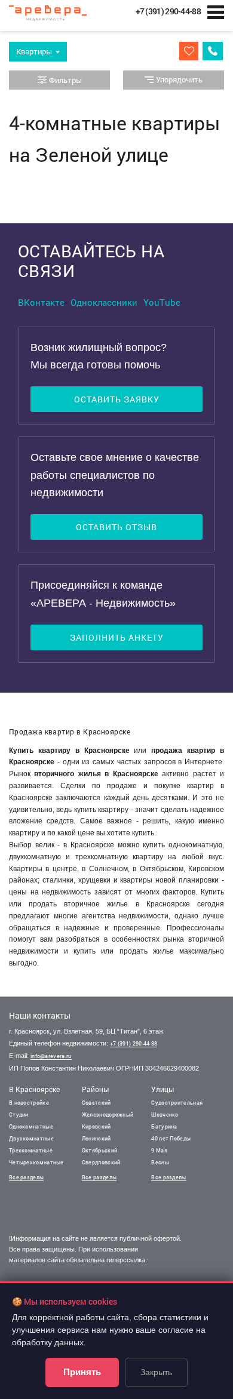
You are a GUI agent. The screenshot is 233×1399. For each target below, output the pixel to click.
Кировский (96, 1126)
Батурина (164, 1126)
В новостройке (29, 1102)
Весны (160, 1162)
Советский (96, 1102)
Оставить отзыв (116, 527)
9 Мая (159, 1150)
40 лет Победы (171, 1138)
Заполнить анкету (117, 637)
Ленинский (96, 1138)
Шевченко (164, 1114)
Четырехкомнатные (36, 1162)
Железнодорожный (108, 1114)
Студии (19, 1114)
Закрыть (156, 1372)
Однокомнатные (31, 1126)
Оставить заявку (117, 399)
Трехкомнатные (31, 1150)
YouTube (161, 302)
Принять (82, 1372)
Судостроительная (177, 1102)
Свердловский (101, 1162)
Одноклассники (103, 302)
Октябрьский (99, 1150)
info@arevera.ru (51, 1056)
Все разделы (26, 1177)
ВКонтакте (41, 302)
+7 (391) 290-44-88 (133, 1043)
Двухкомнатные (31, 1138)
